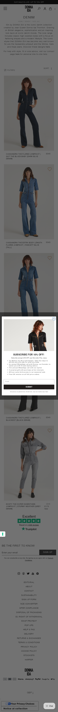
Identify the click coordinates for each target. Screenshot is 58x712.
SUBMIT (29, 387)
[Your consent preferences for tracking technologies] (2, 534)
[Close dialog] (53, 318)
